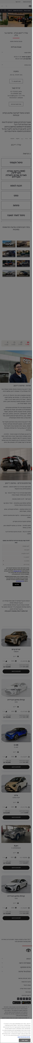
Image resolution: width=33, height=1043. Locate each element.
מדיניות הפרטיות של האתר (24, 1037)
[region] (16, 1031)
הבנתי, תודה (25, 1040)
